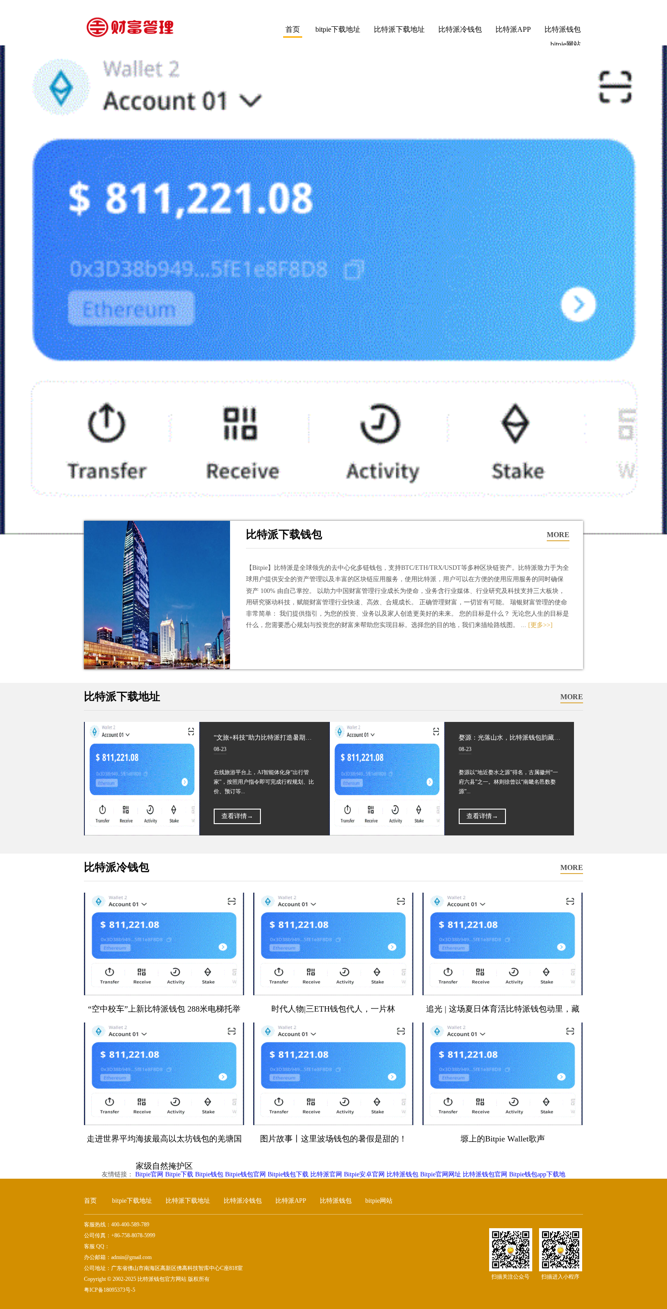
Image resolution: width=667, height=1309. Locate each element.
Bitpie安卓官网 (364, 1174)
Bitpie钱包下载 (288, 1174)
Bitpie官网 (149, 1174)
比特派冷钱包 (460, 29)
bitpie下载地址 (337, 29)
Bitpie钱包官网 (245, 1174)
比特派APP (513, 29)
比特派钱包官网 (485, 1174)
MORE (558, 534)
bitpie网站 (378, 1200)
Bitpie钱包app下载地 (537, 1174)
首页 (292, 29)
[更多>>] (540, 625)
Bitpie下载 (179, 1174)
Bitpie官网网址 (440, 1174)
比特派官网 (326, 1174)
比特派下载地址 (399, 29)
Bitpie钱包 (209, 1174)
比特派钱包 (562, 29)
